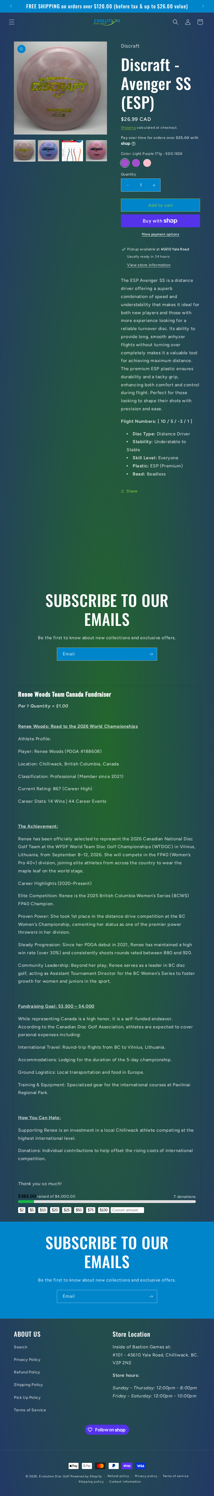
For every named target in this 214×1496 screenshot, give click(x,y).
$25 (67, 1210)
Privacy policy (146, 1476)
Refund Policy (27, 1372)
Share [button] (132, 491)
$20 (55, 1210)
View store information (149, 265)
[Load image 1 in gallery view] (24, 150)
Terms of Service (30, 1410)
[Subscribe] (151, 654)
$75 (91, 1210)
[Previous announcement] (11, 6)
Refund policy (118, 1476)
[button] (12, 22)
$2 (22, 1210)
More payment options (160, 234)
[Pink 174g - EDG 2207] (147, 163)
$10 (43, 1210)
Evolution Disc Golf (54, 1476)
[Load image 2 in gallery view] (48, 150)
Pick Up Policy (27, 1397)
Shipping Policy (28, 1384)
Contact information (125, 1481)
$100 (104, 1210)
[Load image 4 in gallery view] (96, 150)
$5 (32, 1210)
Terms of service (175, 1476)
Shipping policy (91, 1481)
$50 (79, 1210)
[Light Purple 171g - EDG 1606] (125, 163)
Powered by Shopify (86, 1476)
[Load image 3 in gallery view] (72, 150)
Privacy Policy (27, 1359)
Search (21, 1347)
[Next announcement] (203, 6)
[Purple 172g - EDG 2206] (136, 163)
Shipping (128, 128)
